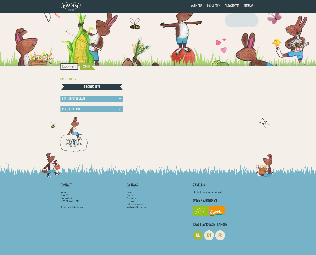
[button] (91, 99)
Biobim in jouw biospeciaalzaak (207, 192)
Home (62, 79)
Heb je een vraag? (135, 204)
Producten (213, 6)
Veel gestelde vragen (136, 207)
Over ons (196, 6)
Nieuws (248, 6)
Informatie (232, 6)
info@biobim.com (76, 207)
